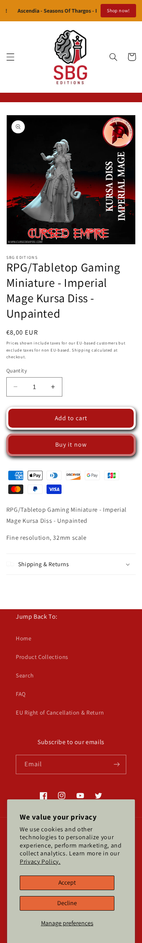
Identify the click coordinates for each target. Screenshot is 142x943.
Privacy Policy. (40, 861)
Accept (67, 882)
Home (24, 638)
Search (25, 675)
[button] (10, 57)
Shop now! (118, 10)
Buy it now (71, 444)
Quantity (16, 370)
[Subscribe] (117, 764)
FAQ (21, 694)
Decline (67, 903)
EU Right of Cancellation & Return (60, 712)
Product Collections (42, 656)
